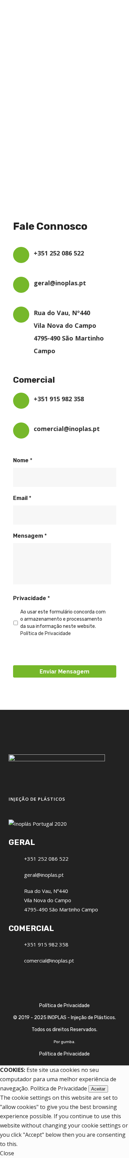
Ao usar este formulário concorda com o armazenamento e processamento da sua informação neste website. (63, 622)
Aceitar (98, 1088)
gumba (67, 1041)
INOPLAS (56, 1017)
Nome (22, 460)
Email (22, 498)
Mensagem (30, 536)
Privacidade (31, 598)
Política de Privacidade (45, 633)
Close (7, 1153)
